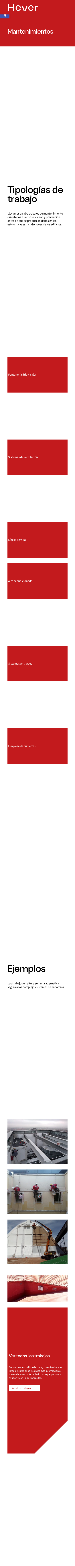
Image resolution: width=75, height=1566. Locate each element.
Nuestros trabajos (21, 1388)
